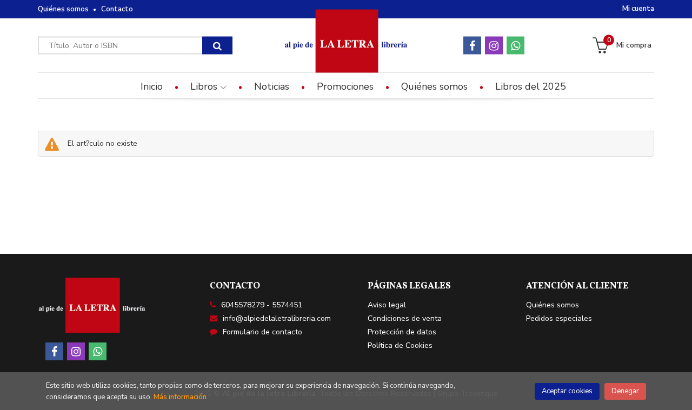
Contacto (117, 9)
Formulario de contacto (262, 332)
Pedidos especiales (559, 318)
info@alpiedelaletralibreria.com (277, 318)
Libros (205, 86)
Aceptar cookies (567, 391)
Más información (180, 397)
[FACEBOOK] (472, 46)
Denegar (625, 391)
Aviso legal (387, 305)
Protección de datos (402, 332)
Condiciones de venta (405, 318)
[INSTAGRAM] (494, 46)
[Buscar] (217, 46)
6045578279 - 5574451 (261, 305)
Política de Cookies (400, 345)
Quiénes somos (63, 9)
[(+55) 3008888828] (515, 46)
